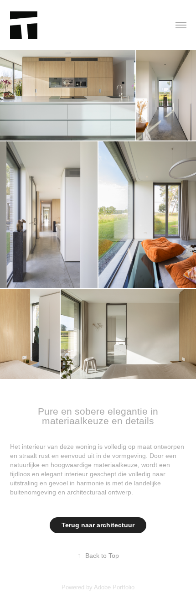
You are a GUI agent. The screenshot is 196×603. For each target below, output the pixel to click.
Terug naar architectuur (98, 525)
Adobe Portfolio (114, 587)
